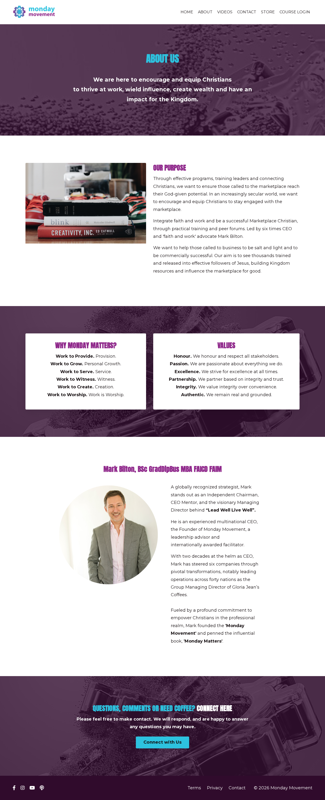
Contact (237, 787)
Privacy (215, 787)
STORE (268, 12)
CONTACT (246, 12)
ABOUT (205, 12)
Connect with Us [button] (162, 742)
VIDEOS (224, 12)
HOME (187, 12)
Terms (194, 787)
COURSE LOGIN (295, 12)
